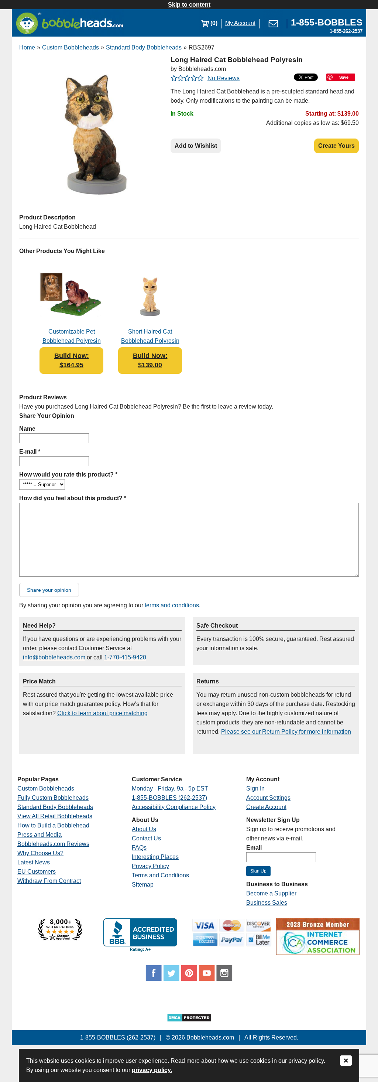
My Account (240, 23)
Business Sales (266, 903)
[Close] (346, 1061)
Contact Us (146, 838)
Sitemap (143, 884)
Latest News (33, 862)
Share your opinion (49, 590)
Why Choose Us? (40, 853)
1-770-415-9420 (125, 657)
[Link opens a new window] (60, 938)
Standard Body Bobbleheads (144, 47)
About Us (144, 829)
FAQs (139, 847)
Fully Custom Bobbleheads (53, 798)
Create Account (266, 807)
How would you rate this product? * (68, 474)
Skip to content (189, 4)
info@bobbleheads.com (54, 657)
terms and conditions (172, 605)
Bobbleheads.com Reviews (53, 844)
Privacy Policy (150, 866)
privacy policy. (152, 1070)
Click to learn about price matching (102, 713)
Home (27, 47)
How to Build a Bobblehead (53, 825)
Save (343, 77)
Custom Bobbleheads (70, 47)
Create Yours (336, 146)
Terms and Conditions (160, 875)
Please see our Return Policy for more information (286, 731)
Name (27, 429)
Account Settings (268, 798)
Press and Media (39, 835)
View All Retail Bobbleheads (54, 816)
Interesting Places (155, 857)
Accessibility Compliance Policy (174, 807)
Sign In (255, 788)
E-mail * (29, 451)
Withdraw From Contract (49, 881)
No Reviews (223, 78)
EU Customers (36, 871)
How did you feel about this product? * (72, 498)
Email (254, 847)
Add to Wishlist (196, 146)
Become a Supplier (271, 893)
